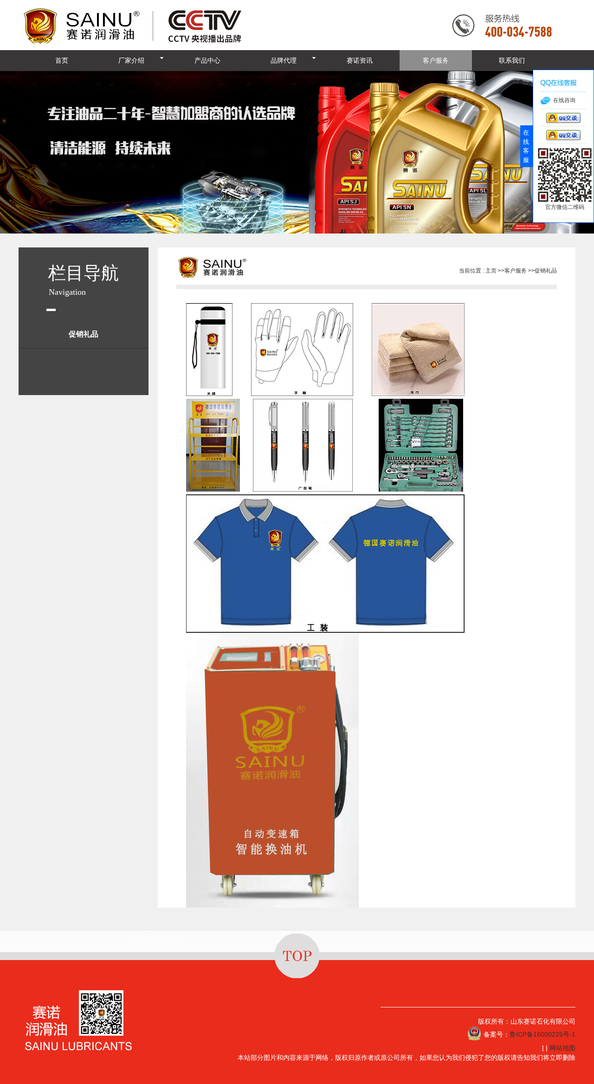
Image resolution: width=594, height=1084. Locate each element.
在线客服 (526, 146)
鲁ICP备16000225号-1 (542, 1034)
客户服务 (515, 270)
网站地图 (562, 1048)
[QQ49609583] (563, 120)
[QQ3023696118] (563, 138)
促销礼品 (546, 270)
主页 (491, 270)
